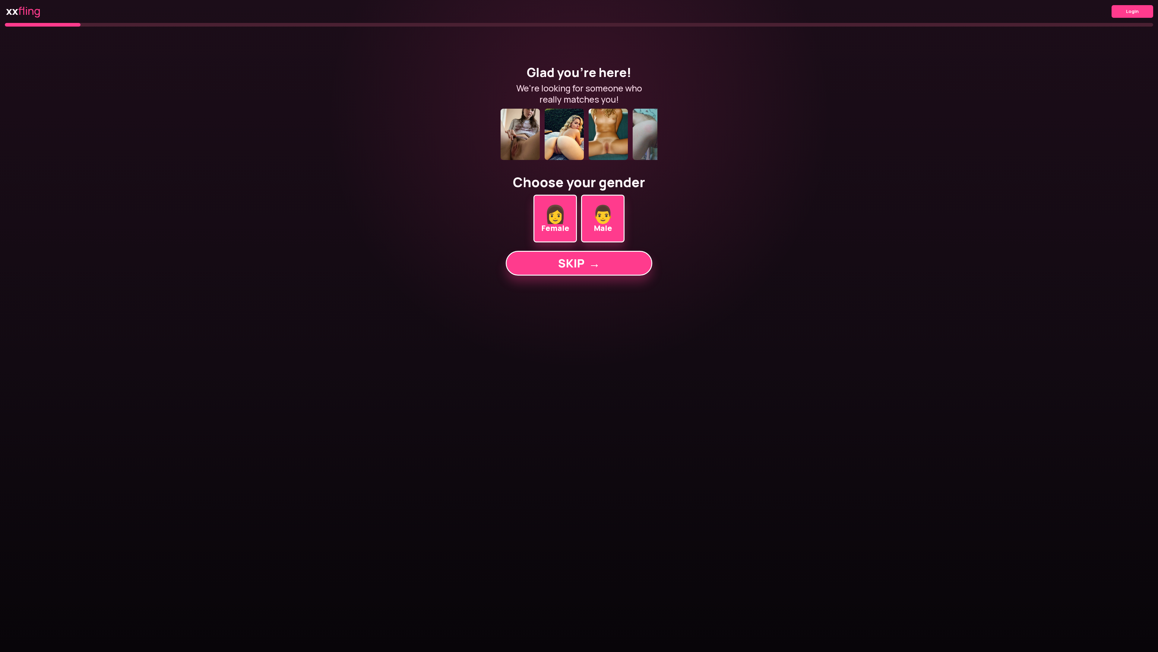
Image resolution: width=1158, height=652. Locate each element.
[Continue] (579, 134)
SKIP (579, 263)
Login (1132, 11)
